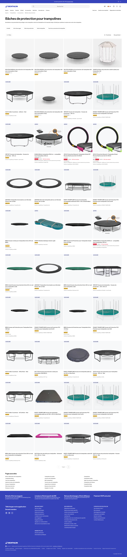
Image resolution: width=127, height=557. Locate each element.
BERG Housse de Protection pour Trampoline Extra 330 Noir (77, 328)
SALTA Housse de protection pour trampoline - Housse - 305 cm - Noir (105, 372)
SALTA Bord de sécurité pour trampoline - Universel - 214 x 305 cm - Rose (49, 454)
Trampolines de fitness (89, 482)
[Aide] (113, 6)
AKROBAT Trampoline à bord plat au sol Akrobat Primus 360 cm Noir (48, 285)
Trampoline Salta (88, 486)
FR (110, 6)
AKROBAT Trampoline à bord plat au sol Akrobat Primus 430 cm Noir (18, 200)
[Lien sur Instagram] (12, 513)
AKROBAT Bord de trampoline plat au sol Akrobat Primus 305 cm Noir (48, 200)
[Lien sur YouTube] (9, 513)
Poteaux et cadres (9, 488)
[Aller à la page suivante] (68, 467)
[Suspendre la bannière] (118, 2)
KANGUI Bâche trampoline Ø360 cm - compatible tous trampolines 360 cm (48, 155)
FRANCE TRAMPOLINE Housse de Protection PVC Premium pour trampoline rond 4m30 (47, 328)
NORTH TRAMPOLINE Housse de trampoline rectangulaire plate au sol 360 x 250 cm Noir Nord (48, 413)
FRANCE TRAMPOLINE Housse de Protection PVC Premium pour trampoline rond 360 (106, 328)
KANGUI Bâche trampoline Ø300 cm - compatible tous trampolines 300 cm (106, 241)
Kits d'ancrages (17, 28)
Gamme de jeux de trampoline (12, 482)
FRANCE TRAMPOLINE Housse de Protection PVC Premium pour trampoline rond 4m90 (106, 413)
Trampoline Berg (88, 484)
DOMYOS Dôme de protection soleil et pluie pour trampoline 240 (106, 70)
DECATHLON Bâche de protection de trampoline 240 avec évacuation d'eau (49, 112)
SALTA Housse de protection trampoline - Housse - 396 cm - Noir (106, 454)
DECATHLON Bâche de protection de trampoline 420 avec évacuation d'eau (78, 70)
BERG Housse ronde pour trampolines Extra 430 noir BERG (19, 241)
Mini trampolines (49, 480)
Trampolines (87, 476)
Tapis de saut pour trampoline (91, 480)
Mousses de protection (50, 486)
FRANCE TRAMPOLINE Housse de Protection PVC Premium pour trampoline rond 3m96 (77, 413)
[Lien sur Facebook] (6, 513)
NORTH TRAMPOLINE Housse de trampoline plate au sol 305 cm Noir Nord (78, 372)
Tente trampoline (41, 28)
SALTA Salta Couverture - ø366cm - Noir (15, 112)
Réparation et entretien (115, 10)
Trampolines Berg (9, 478)
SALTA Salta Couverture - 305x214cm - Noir (16, 371)
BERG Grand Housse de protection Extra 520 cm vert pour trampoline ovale (19, 285)
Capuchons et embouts (50, 484)
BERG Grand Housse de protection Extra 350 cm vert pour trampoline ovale (78, 285)
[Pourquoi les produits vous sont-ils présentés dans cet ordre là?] (105, 35)
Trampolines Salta (88, 478)
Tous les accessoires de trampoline (56, 28)
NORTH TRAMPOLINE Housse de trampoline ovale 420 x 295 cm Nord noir (78, 454)
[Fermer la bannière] (121, 2)
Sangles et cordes (49, 488)
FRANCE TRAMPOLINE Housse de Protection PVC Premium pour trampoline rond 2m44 (106, 200)
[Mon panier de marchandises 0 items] (120, 6)
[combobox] (118, 35)
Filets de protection (29, 28)
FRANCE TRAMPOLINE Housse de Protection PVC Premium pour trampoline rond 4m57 (106, 112)
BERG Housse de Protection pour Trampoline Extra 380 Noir (18, 328)
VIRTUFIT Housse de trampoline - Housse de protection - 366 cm (75, 112)
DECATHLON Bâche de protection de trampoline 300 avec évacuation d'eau (19, 70)
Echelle (8, 28)
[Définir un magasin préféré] (104, 6)
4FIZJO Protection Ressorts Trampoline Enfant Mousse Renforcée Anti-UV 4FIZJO (105, 155)
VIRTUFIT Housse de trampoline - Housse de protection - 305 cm (17, 155)
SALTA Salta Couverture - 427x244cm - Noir (16, 412)
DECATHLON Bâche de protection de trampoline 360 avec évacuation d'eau (49, 70)
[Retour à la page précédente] (58, 467)
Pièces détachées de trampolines (13, 476)
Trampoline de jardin (50, 476)
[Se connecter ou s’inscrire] (117, 6)
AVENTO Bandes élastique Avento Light (45, 240)
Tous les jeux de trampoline (51, 482)
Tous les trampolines (10, 480)
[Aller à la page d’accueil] (11, 6)
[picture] (19, 53)
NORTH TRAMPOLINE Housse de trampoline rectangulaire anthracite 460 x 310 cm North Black (77, 200)
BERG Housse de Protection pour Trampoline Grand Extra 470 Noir (77, 241)
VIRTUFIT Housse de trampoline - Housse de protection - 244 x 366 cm (105, 285)
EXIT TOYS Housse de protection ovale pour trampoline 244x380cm (46, 372)
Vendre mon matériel (103, 10)
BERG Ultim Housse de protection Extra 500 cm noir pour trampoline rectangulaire (19, 454)
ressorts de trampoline (50, 478)
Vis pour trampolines (10, 484)
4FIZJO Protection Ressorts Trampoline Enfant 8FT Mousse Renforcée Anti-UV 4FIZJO (77, 155)
